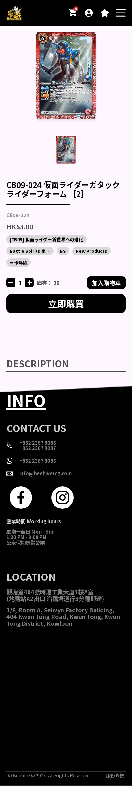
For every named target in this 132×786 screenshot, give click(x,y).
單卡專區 (19, 262)
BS (63, 251)
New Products (91, 251)
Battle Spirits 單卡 (30, 251)
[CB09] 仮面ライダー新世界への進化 (46, 239)
